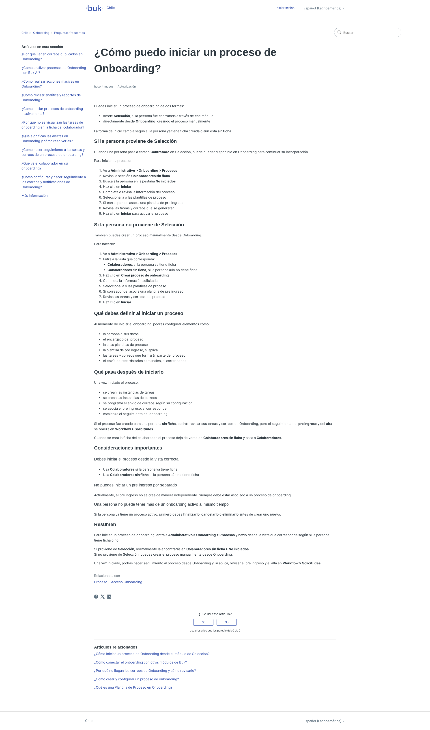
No (226, 622)
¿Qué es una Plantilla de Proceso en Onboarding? (133, 687)
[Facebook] (96, 597)
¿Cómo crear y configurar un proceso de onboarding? (136, 679)
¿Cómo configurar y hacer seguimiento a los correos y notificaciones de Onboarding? (54, 182)
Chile (25, 32)
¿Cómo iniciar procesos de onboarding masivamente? (52, 111)
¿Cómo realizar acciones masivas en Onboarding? (50, 84)
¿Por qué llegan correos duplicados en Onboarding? (52, 56)
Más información (35, 195)
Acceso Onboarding (126, 582)
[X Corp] (103, 597)
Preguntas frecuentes (69, 32)
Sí (203, 622)
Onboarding (41, 32)
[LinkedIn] (109, 597)
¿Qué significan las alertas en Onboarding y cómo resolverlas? (47, 138)
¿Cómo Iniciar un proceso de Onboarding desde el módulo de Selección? (152, 654)
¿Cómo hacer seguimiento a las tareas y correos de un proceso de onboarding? (53, 152)
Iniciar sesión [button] (285, 8)
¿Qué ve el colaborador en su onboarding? (45, 166)
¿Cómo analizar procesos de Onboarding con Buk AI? (54, 70)
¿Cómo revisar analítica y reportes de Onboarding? (51, 97)
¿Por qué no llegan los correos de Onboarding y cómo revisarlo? (145, 670)
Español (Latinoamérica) (322, 8)
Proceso (100, 582)
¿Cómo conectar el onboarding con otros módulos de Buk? (140, 662)
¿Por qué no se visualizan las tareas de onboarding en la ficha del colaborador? (53, 125)
